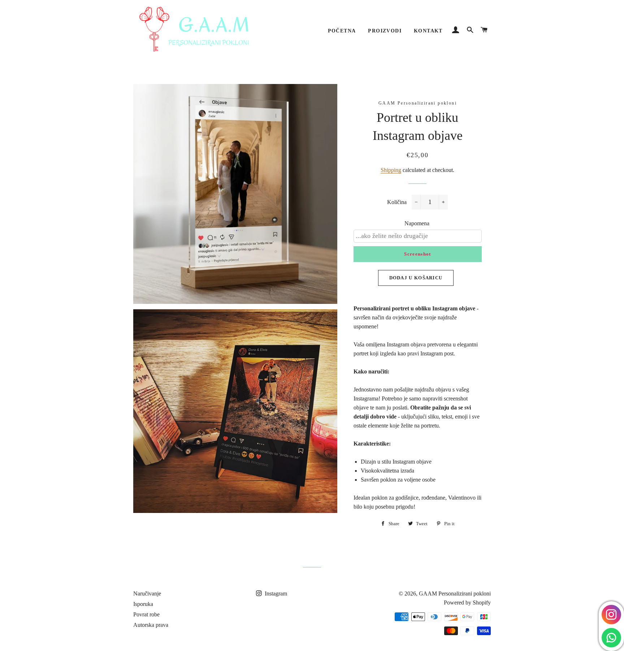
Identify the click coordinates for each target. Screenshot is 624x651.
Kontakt (428, 31)
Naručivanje (147, 593)
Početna (342, 31)
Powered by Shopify (467, 602)
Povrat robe (146, 614)
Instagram (275, 593)
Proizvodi (385, 31)
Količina (397, 202)
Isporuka (143, 604)
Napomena (416, 223)
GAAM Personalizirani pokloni (455, 593)
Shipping (391, 170)
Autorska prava (150, 625)
